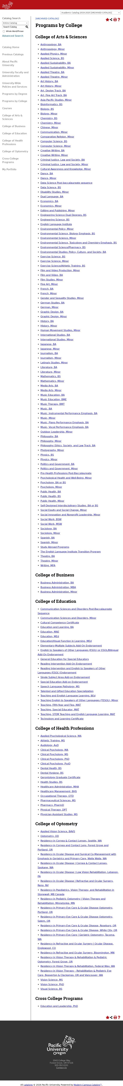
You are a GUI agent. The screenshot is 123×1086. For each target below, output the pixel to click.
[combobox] (91, 12)
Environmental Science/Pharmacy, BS (63, 247)
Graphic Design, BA (51, 311)
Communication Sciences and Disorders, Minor (68, 618)
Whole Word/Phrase (14, 31)
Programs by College (14, 101)
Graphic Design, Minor (53, 316)
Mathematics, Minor (52, 381)
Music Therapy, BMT (52, 404)
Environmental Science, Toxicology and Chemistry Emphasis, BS (78, 242)
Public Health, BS (50, 496)
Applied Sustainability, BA (55, 63)
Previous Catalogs (13, 54)
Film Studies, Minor (51, 279)
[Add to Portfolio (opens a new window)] (107, 19)
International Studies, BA (55, 335)
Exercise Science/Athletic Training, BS (62, 265)
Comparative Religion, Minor (57, 136)
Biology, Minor (48, 113)
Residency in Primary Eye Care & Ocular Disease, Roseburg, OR (78, 925)
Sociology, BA (48, 528)
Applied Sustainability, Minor (57, 67)
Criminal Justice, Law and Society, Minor (64, 164)
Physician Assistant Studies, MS (59, 814)
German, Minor (49, 307)
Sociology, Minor (50, 533)
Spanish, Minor (49, 542)
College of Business (13, 126)
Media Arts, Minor (51, 390)
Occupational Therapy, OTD (57, 796)
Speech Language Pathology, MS (60, 686)
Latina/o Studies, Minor (54, 362)
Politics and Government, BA (57, 464)
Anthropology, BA (50, 44)
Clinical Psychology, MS (54, 754)
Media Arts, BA (49, 385)
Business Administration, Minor (58, 591)
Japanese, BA (48, 344)
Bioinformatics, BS (51, 104)
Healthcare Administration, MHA (59, 786)
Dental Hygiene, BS (51, 773)
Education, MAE (49, 631)
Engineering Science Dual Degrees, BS (63, 215)
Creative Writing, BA (52, 150)
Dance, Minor (48, 178)
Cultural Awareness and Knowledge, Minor (65, 169)
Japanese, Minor (50, 348)
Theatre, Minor (49, 560)
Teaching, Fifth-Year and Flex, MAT (60, 705)
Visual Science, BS (51, 989)
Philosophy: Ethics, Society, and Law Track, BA (67, 445)
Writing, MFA (47, 565)
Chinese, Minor (49, 127)
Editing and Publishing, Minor (57, 210)
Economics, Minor (51, 205)
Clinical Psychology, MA (54, 749)
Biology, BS (47, 109)
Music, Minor (48, 418)
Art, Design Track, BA (53, 90)
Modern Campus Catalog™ (88, 1085)
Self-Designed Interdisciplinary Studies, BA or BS (69, 505)
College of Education (14, 133)
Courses (7, 108)
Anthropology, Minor (52, 49)
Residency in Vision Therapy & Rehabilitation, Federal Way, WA (77, 966)
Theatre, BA (47, 556)
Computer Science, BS (53, 141)
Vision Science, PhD (52, 984)
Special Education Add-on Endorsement (64, 681)
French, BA (46, 288)
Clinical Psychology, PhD (54, 759)
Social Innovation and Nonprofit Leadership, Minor (70, 514)
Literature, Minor (50, 371)
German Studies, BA (52, 302)
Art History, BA (49, 81)
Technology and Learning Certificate (62, 718)
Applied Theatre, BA (52, 72)
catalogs (28, 1085)
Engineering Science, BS (54, 219)
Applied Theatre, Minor (54, 76)
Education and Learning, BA (57, 627)
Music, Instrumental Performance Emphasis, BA (68, 413)
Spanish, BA (47, 537)
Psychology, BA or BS (53, 482)
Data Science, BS (50, 187)
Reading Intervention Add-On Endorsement (66, 663)
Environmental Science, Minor (58, 238)
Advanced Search (12, 35)
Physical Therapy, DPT (53, 809)
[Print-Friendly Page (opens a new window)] (115, 19)
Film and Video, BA (51, 275)
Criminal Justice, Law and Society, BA (62, 159)
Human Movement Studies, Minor (60, 330)
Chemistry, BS (48, 118)
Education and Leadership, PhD (59, 1006)
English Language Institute (56, 224)
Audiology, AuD (49, 745)
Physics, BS (47, 454)
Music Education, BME (53, 399)
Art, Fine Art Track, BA (53, 95)
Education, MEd (49, 636)
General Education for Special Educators (64, 659)
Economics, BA (49, 201)
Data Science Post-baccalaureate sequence (66, 182)
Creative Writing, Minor (54, 155)
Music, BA (46, 408)
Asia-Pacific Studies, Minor (56, 99)
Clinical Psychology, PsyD (55, 763)
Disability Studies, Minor (54, 192)
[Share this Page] (111, 19)
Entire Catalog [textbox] (10, 23)
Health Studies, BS (51, 782)
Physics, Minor (48, 459)
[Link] (6, 8)
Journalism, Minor (50, 358)
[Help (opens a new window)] (118, 19)
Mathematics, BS (50, 376)
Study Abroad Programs (54, 547)
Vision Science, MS (51, 979)
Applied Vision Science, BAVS (57, 831)
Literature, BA (48, 367)
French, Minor (48, 293)
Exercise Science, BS (52, 256)
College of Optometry (15, 151)
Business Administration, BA (57, 582)
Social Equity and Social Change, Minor (63, 510)
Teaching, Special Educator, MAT (59, 709)
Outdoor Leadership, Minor (56, 431)
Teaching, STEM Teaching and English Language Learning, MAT (77, 714)
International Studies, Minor (57, 339)
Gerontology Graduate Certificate (60, 777)
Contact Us (61, 1067)
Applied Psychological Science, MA (60, 736)
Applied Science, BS (52, 58)
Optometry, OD (49, 836)
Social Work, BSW (51, 519)
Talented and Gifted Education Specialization (66, 691)
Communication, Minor (54, 132)
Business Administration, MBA (58, 587)
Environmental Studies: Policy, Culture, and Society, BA (73, 252)
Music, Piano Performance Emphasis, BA (64, 422)
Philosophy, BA (49, 436)
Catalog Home (10, 47)
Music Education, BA (52, 395)
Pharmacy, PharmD (52, 805)
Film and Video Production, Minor (60, 270)
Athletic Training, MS (52, 740)
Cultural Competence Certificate (59, 622)
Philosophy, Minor (51, 441)
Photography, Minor (52, 450)
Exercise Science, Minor (54, 261)
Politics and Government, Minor (59, 468)
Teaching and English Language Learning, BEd (67, 695)
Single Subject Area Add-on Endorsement (65, 677)
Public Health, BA (50, 491)
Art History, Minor (51, 86)
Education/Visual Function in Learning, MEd (66, 641)
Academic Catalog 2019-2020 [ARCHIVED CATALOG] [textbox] (87, 13)
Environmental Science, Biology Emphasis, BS (67, 233)
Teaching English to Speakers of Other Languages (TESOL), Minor (79, 700)
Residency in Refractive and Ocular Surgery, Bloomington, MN (77, 952)
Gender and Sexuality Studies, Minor (62, 298)
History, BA (47, 321)
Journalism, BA (49, 353)
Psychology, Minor (51, 487)
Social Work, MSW (51, 524)
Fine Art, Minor (49, 284)
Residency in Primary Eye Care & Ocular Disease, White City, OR (78, 930)
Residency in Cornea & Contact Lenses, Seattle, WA (71, 840)
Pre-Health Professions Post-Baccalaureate (66, 473)
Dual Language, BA (51, 196)
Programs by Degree (14, 94)
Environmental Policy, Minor (57, 229)
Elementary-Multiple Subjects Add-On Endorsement (71, 645)
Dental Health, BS (51, 768)
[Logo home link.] (61, 1058)
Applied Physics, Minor (53, 53)
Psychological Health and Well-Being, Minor (66, 477)
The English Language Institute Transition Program (70, 551)
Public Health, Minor (52, 501)
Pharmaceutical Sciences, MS (58, 800)
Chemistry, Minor (50, 123)
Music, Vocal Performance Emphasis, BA (64, 427)
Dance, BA (46, 173)
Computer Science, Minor (55, 146)
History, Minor (48, 325)
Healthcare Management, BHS (58, 791)
